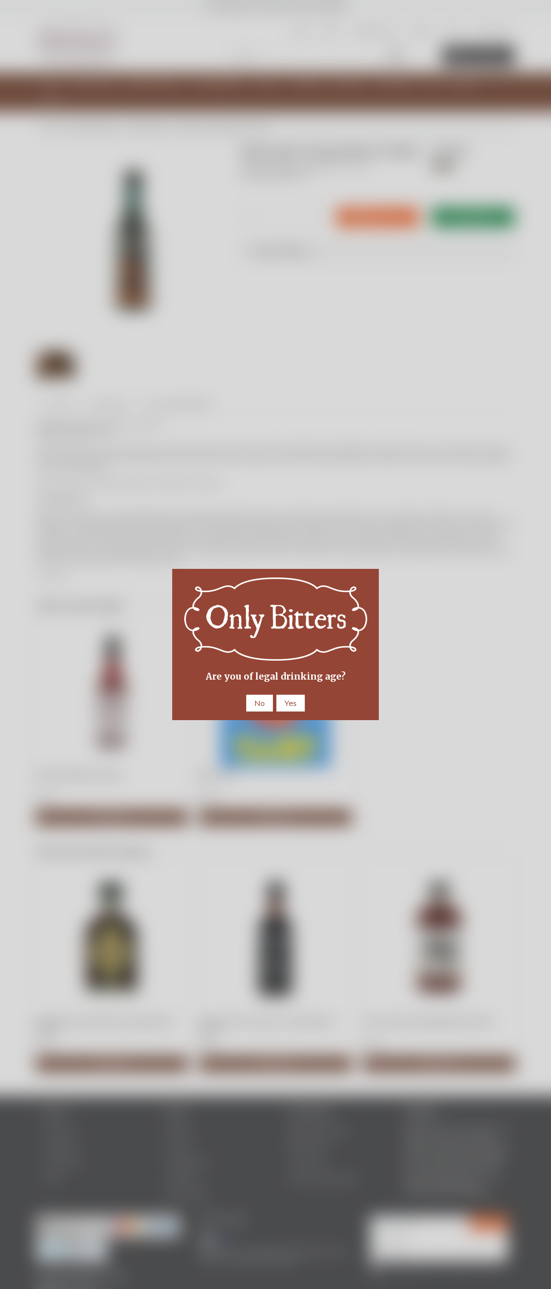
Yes (291, 703)
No (259, 703)
